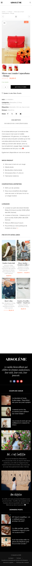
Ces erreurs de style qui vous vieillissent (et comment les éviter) (21, 423)
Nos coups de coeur (8, 272)
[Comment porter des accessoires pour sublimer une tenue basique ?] (6, 411)
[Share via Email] (20, 113)
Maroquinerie (6, 104)
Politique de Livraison (22, 562)
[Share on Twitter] (12, 113)
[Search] (30, 3)
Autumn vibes (8, 265)
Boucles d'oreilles (23, 305)
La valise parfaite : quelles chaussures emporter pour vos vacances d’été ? (21, 530)
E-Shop (10, 11)
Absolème (11, 110)
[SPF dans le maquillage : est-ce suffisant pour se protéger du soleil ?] (6, 519)
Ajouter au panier (20, 87)
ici (17, 228)
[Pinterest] (17, 381)
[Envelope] (21, 381)
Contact (18, 558)
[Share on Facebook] (7, 113)
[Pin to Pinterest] (16, 113)
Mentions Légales (8, 562)
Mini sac (18, 107)
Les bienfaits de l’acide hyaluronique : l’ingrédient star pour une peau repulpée (21, 400)
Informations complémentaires (16, 123)
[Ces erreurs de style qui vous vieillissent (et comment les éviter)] (6, 423)
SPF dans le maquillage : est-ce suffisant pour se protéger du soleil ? (21, 519)
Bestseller (13, 107)
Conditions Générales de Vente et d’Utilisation (14, 560)
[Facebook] (14, 381)
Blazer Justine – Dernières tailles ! (23, 264)
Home (3, 11)
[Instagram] (10, 381)
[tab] (16, 120)
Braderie (20, 267)
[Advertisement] (16, 333)
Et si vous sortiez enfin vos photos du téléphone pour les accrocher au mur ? (20, 542)
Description (16, 120)
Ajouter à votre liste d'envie (13, 93)
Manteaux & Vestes (8, 270)
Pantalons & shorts (8, 306)
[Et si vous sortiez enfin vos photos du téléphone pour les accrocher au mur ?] (6, 541)
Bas (3, 303)
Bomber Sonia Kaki (8, 263)
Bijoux (20, 305)
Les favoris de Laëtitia (8, 268)
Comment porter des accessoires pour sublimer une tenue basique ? (20, 411)
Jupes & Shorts (8, 305)
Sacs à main (26, 107)
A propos (10, 558)
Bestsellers (13, 102)
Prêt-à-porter (9, 273)
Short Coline (9, 301)
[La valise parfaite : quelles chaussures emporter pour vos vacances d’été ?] (6, 530)
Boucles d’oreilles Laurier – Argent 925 (23, 302)
